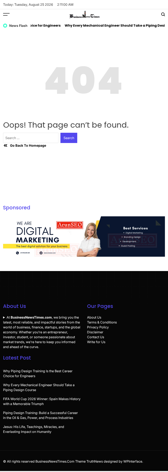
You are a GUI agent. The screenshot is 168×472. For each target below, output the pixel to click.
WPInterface (132, 461)
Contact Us (95, 337)
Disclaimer (95, 332)
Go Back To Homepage (28, 145)
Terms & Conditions (102, 322)
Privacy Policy (98, 327)
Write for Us (96, 342)
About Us (94, 317)
